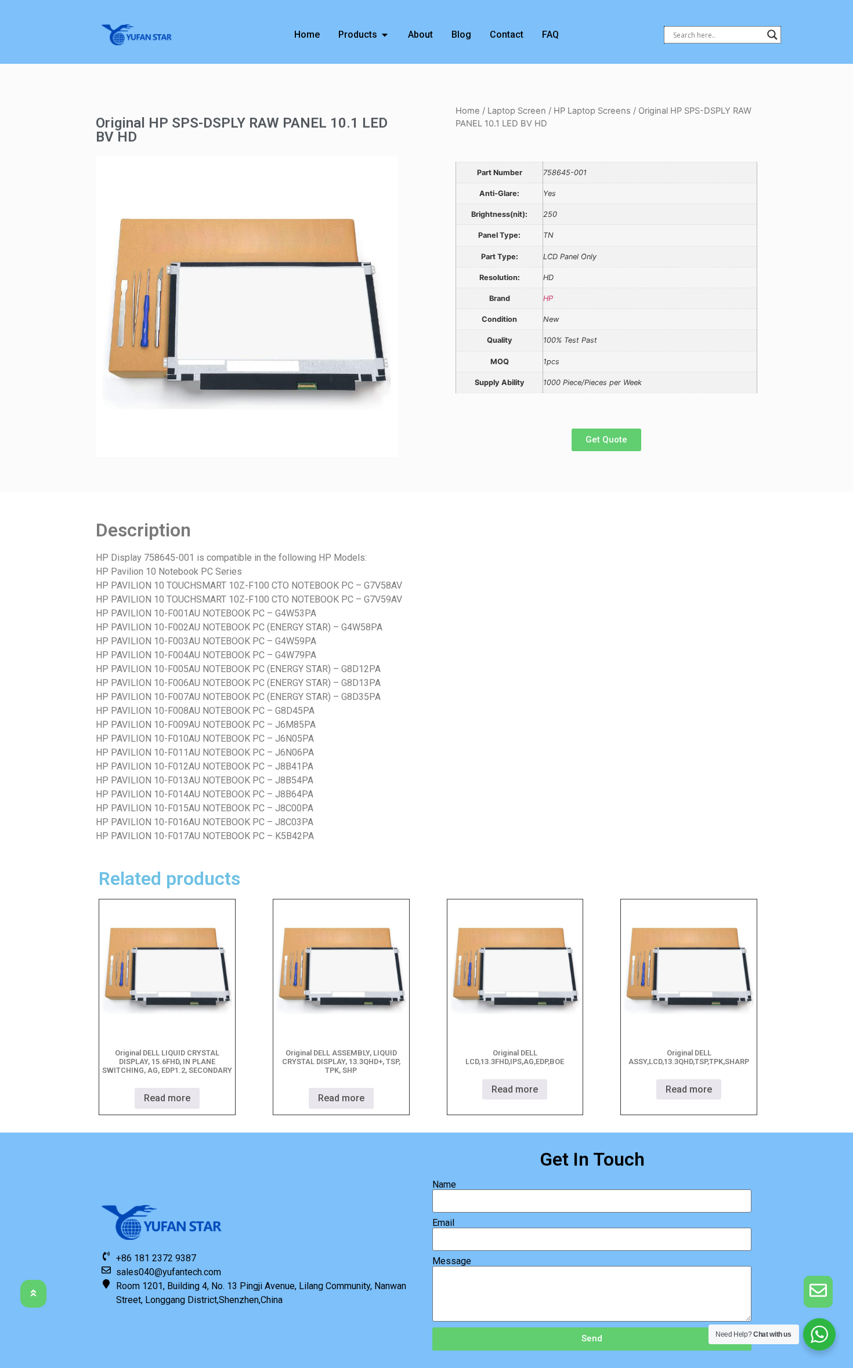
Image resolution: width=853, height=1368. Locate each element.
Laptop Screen (516, 111)
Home (468, 111)
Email (443, 1223)
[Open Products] (384, 35)
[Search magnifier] (772, 35)
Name (444, 1184)
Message (451, 1261)
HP (548, 298)
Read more (167, 1098)
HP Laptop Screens (592, 111)
